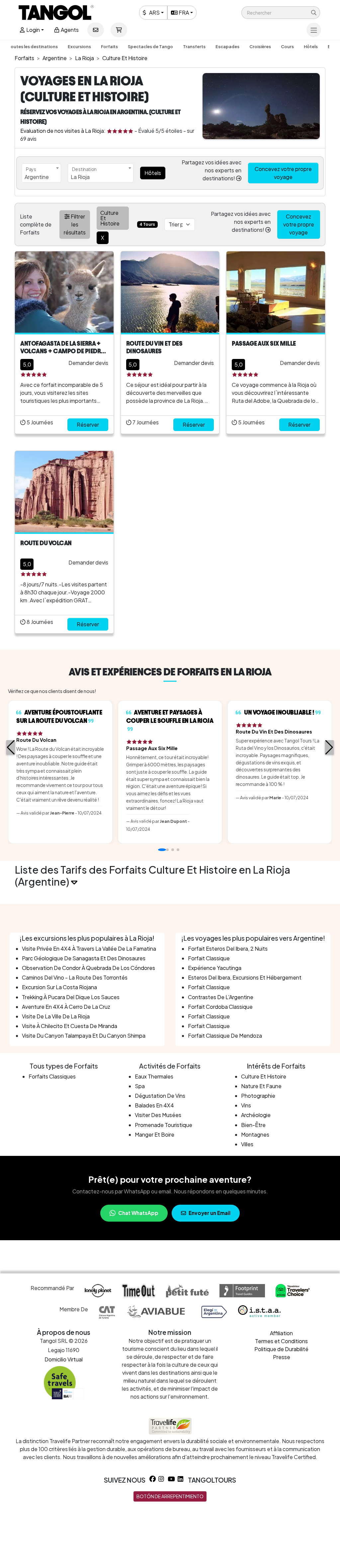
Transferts (194, 46)
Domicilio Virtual (63, 1359)
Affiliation (281, 1333)
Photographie (258, 1095)
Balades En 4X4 (154, 1105)
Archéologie (256, 1114)
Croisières (260, 46)
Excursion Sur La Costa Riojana (59, 987)
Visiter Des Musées (158, 1114)
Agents (69, 29)
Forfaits (109, 46)
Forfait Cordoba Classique (220, 1006)
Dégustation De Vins (160, 1095)
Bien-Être (253, 1124)
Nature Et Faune (261, 1085)
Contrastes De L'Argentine (220, 996)
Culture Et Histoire (263, 1076)
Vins (246, 1105)
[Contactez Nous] (95, 30)
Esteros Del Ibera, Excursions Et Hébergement (244, 977)
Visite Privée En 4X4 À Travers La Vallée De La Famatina (89, 948)
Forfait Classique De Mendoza (225, 1035)
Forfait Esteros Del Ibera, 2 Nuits (228, 948)
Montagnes (255, 1134)
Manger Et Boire (154, 1134)
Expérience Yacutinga (214, 967)
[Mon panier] (119, 30)
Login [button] (32, 29)
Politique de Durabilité (281, 1348)
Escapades (227, 46)
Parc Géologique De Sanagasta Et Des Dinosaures (83, 958)
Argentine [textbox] (37, 176)
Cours (287, 46)
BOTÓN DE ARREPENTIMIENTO (170, 1496)
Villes (247, 1144)
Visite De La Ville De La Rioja (56, 1016)
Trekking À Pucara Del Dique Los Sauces (71, 996)
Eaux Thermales (154, 1076)
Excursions (79, 46)
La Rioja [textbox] (80, 176)
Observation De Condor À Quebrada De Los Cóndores (88, 967)
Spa (140, 1085)
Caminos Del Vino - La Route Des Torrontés (75, 977)
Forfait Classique (209, 958)
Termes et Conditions (281, 1341)
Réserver (88, 424)
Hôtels (311, 46)
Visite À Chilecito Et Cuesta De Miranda (69, 1025)
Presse (281, 1356)
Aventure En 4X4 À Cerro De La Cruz (66, 1006)
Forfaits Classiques (52, 1076)
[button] (280, 12)
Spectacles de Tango (150, 46)
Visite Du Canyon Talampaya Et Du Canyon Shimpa (83, 1035)
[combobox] (41, 173)
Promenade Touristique (163, 1124)
